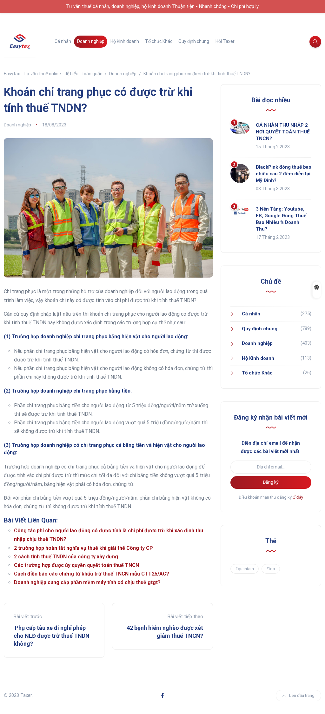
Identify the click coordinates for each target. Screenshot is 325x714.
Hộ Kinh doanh (124, 41)
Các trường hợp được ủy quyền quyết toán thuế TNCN (76, 565)
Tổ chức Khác (158, 41)
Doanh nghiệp (90, 41)
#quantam (244, 568)
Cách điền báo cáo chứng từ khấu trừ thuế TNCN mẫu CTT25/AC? (91, 574)
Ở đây (298, 497)
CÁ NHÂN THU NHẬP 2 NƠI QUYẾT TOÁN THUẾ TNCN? (282, 131)
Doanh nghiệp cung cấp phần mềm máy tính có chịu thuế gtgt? (87, 582)
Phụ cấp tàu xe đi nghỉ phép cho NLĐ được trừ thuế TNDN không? (52, 635)
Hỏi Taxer (225, 41)
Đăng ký (271, 482)
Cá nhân (63, 41)
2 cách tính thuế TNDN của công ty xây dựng (66, 557)
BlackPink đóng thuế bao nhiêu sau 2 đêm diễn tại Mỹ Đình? (283, 173)
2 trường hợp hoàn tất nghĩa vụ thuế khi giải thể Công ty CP (83, 548)
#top (270, 568)
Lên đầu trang (302, 695)
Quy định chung (193, 41)
